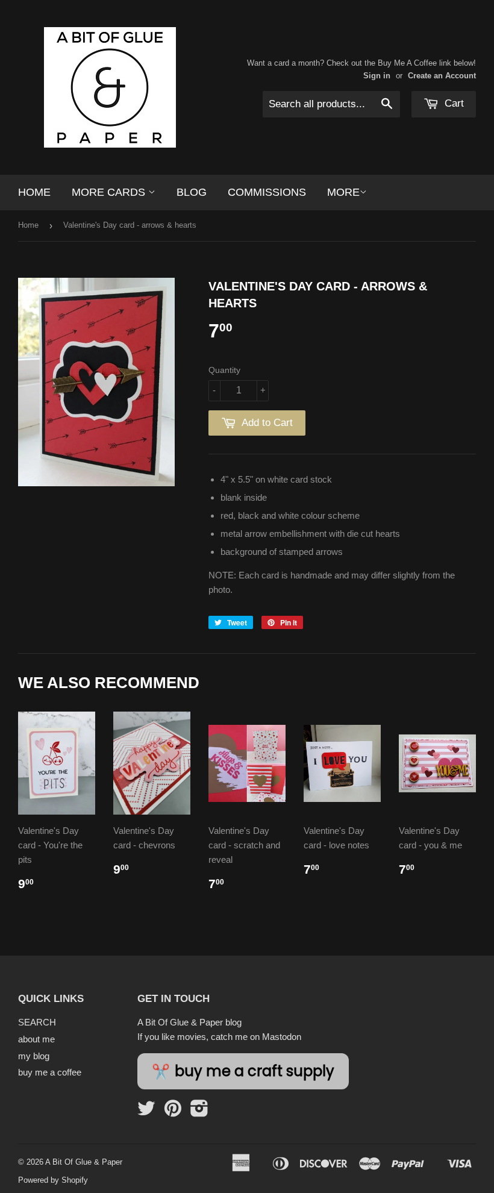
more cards (110, 192)
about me (36, 1039)
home (34, 192)
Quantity (224, 370)
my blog (33, 1056)
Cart (453, 103)
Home (28, 225)
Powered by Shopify (53, 1180)
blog (192, 192)
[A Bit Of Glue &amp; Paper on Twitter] (146, 1112)
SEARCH (37, 1022)
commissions (267, 192)
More (343, 192)
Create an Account (442, 75)
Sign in (376, 75)
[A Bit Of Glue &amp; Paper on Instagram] (199, 1112)
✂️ (243, 1071)
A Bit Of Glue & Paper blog (189, 1022)
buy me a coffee (49, 1072)
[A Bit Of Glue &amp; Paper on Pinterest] (173, 1112)
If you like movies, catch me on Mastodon (219, 1037)
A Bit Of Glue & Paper (83, 1161)
